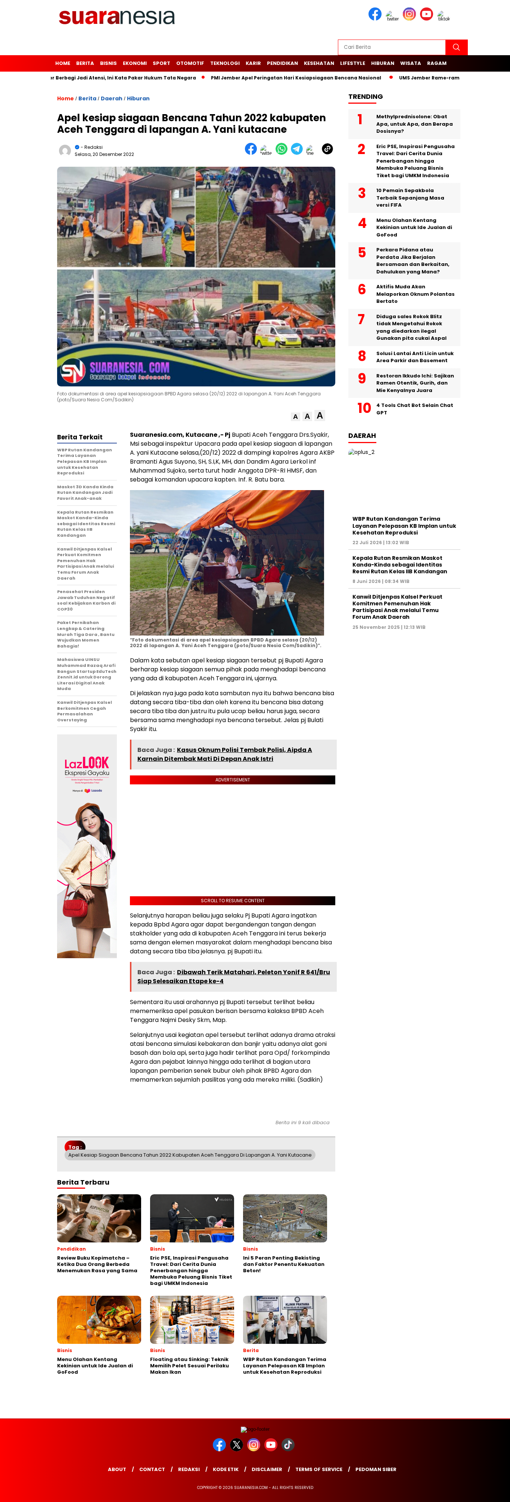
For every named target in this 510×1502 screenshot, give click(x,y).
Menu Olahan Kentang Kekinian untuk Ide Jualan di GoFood (414, 227)
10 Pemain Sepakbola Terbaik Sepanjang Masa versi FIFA (410, 197)
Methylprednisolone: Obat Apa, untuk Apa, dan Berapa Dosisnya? (414, 124)
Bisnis (108, 63)
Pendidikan (282, 63)
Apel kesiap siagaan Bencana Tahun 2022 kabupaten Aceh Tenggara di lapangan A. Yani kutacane (190, 1154)
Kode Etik (226, 1469)
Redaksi (189, 1469)
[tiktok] (445, 19)
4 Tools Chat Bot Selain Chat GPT (414, 409)
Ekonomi (135, 63)
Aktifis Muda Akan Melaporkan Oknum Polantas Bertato (415, 294)
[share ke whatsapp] (283, 153)
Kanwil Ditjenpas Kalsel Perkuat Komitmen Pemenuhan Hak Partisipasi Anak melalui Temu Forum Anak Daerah (397, 607)
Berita (85, 63)
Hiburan (382, 63)
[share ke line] (313, 153)
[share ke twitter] (268, 153)
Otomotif (190, 63)
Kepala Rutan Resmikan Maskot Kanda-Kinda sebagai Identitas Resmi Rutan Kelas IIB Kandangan (399, 564)
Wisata (410, 63)
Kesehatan (319, 63)
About (117, 1469)
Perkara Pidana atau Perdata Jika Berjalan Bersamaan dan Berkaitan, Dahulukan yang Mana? (413, 260)
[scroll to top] (488, 1490)
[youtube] (428, 19)
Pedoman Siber (376, 1469)
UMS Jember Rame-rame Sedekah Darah (416, 78)
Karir (253, 63)
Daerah (111, 98)
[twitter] (393, 19)
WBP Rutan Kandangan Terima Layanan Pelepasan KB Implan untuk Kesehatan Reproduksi (404, 525)
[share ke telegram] (298, 153)
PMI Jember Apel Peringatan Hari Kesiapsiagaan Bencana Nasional (261, 78)
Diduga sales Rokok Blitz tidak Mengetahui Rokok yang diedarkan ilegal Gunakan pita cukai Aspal (411, 327)
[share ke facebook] (252, 153)
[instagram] (411, 19)
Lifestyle (352, 63)
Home (62, 63)
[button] (295, 417)
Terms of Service (318, 1469)
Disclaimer (267, 1469)
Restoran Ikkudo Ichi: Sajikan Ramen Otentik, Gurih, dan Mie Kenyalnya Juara (415, 383)
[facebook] (376, 19)
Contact (152, 1469)
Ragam (437, 63)
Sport (161, 63)
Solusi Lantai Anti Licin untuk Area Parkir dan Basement (415, 357)
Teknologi (225, 63)
